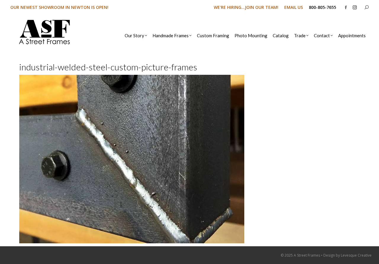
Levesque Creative (356, 255)
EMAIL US (293, 7)
